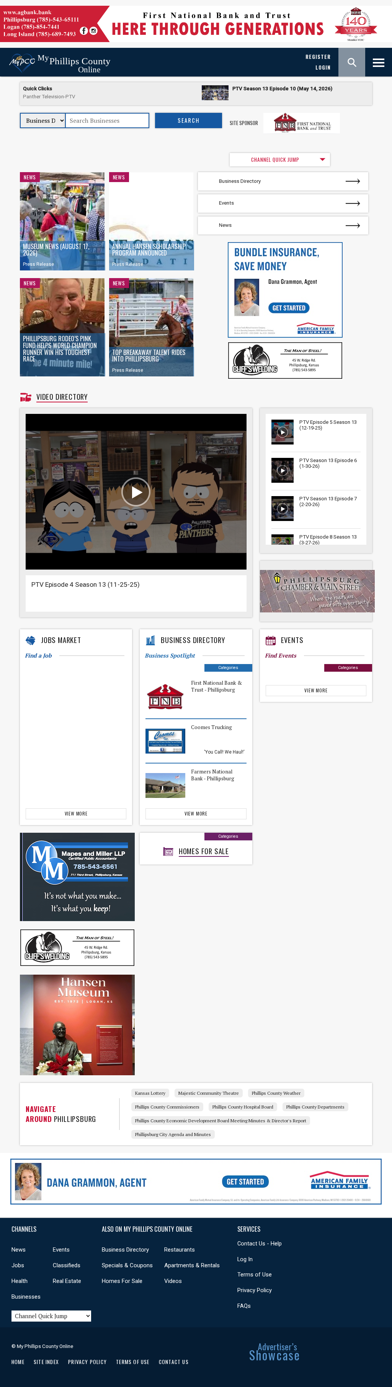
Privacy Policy (254, 1290)
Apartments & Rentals (192, 1265)
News (30, 177)
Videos (173, 1281)
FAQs (244, 1305)
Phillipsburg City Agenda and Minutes (173, 1134)
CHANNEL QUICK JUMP (275, 159)
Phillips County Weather (276, 1093)
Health (19, 1281)
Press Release (38, 264)
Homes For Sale (122, 1281)
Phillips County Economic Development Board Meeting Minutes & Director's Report (220, 1120)
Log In (245, 1259)
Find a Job (38, 655)
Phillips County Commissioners (167, 1107)
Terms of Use (254, 1274)
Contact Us (174, 1362)
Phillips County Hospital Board (242, 1107)
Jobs (17, 1265)
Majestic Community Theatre (208, 1093)
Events (226, 203)
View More (76, 813)
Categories (228, 667)
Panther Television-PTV (49, 96)
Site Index (46, 1362)
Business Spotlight (170, 655)
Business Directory (240, 181)
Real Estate (67, 1281)
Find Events (280, 655)
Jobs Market (61, 640)
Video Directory (62, 397)
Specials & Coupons (127, 1265)
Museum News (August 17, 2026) (56, 250)
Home (17, 1362)
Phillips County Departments (315, 1107)
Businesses (26, 1296)
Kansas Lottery (150, 1093)
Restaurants (179, 1249)
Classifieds (66, 1265)
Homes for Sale (204, 851)
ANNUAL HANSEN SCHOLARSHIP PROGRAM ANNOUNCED (149, 250)
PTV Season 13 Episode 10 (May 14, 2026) (282, 88)
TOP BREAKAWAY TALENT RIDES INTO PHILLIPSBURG (148, 356)
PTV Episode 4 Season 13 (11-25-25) (85, 584)
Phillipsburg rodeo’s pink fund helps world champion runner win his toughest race (60, 348)
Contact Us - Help (259, 1243)
